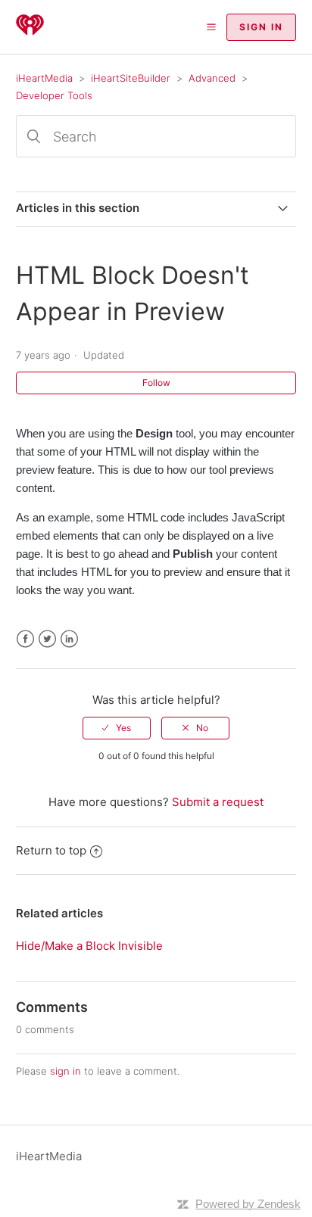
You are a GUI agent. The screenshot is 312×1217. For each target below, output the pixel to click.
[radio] (117, 728)
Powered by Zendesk (248, 1203)
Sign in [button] (261, 27)
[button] (211, 27)
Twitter (47, 639)
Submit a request (218, 802)
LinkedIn (69, 639)
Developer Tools (54, 95)
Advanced (212, 78)
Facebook (25, 639)
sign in (65, 1071)
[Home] (30, 34)
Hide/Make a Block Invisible (89, 945)
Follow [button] (156, 382)
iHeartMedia (44, 78)
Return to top (51, 850)
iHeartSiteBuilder (130, 78)
